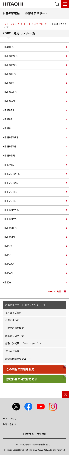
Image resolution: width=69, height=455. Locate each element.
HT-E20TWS (10, 182)
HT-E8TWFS (10, 56)
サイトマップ (9, 418)
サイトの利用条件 (23, 444)
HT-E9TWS (9, 146)
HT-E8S (7, 119)
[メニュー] (65, 4)
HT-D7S (7, 246)
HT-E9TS (8, 164)
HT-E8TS (8, 83)
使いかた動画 (12, 351)
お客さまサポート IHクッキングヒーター (26, 305)
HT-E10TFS (9, 228)
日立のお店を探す (14, 328)
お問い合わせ (12, 320)
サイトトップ (8, 24)
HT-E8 (7, 128)
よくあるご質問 (13, 312)
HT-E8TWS (9, 65)
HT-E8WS (9, 101)
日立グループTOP (34, 434)
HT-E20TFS (10, 192)
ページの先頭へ (55, 291)
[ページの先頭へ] (65, 394)
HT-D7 (6, 255)
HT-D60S (8, 264)
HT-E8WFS (9, 92)
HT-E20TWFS (11, 173)
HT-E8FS (8, 110)
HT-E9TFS (9, 155)
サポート (22, 24)
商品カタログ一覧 (14, 335)
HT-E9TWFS (10, 137)
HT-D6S (8, 273)
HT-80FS (8, 47)
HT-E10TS (9, 237)
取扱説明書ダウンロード (18, 358)
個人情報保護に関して (42, 444)
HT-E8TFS (9, 74)
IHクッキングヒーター (39, 24)
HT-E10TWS (10, 219)
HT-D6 (7, 282)
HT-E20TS (9, 201)
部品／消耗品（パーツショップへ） (23, 343)
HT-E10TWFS (11, 210)
